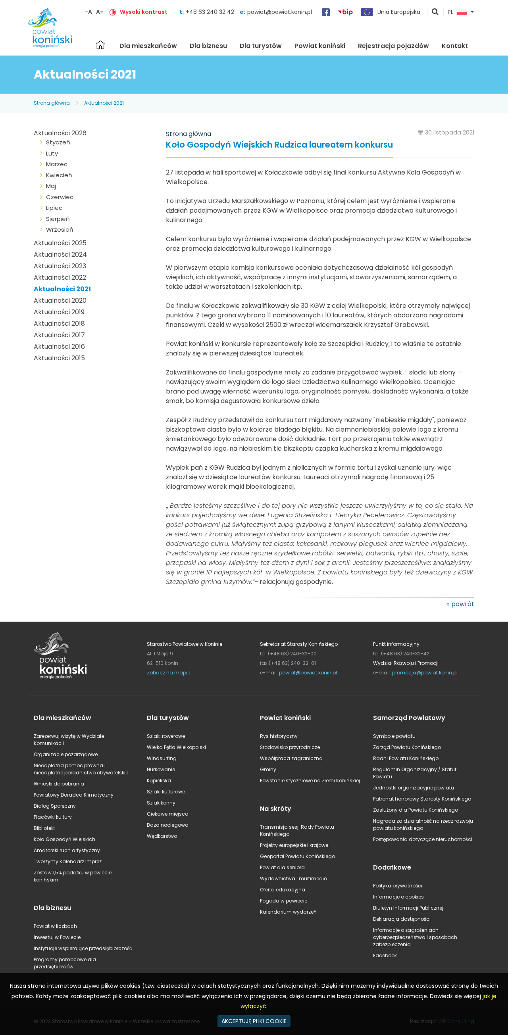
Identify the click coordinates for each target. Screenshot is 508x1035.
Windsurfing (162, 758)
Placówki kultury (53, 817)
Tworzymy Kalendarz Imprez (68, 861)
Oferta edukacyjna (282, 889)
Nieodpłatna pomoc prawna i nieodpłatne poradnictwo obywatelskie (81, 769)
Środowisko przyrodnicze (290, 747)
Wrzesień (59, 229)
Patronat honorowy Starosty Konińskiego (422, 798)
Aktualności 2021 (104, 103)
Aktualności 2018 (59, 323)
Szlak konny (161, 802)
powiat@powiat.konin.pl (279, 12)
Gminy (268, 769)
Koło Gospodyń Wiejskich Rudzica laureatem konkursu (279, 145)
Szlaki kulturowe (166, 791)
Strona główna (100, 44)
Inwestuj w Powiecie (57, 937)
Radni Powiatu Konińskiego (406, 758)
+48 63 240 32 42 (211, 12)
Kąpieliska (159, 780)
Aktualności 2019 (59, 312)
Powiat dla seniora (282, 867)
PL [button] (450, 12)
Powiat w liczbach (55, 926)
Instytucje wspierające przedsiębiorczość (83, 948)
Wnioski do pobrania (59, 783)
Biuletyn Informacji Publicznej (408, 907)
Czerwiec (59, 197)
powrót (462, 604)
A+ (100, 12)
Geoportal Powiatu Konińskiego (297, 856)
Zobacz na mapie (168, 672)
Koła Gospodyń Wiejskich (64, 839)
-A (88, 12)
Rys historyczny (279, 736)
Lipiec (54, 208)
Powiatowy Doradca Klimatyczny (74, 794)
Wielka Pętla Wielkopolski (176, 747)
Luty (52, 153)
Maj (51, 186)
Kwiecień (59, 175)
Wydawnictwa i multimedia (293, 878)
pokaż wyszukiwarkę (435, 12)
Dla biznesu (208, 45)
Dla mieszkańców (148, 45)
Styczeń (58, 142)
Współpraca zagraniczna (291, 758)
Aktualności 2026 (60, 133)
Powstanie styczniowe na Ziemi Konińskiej (310, 780)
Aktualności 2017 (59, 335)
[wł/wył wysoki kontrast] (113, 12)
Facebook (385, 955)
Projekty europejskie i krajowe (294, 845)
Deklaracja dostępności (402, 919)
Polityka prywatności (397, 885)
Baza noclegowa (168, 825)
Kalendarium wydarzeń (288, 911)
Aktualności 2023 (60, 266)
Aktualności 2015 (59, 358)
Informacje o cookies (398, 896)
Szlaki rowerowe (166, 736)
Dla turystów (261, 45)
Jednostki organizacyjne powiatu (413, 787)
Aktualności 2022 (60, 277)
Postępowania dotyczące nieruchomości (422, 839)
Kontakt (455, 45)
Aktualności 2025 (60, 243)
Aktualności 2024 (60, 254)
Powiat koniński (319, 45)
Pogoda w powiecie (283, 900)
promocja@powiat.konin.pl (425, 672)
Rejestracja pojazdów (393, 45)
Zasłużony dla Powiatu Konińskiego (415, 809)
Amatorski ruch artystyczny (67, 850)
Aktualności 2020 (60, 300)
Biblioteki (44, 828)
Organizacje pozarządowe (66, 754)
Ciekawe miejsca (168, 813)
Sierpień (58, 219)
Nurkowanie (161, 769)
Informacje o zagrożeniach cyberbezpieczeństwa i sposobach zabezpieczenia (415, 937)
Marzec (56, 164)
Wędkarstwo (162, 836)
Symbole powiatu (394, 736)
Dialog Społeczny (55, 806)
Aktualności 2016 (59, 346)
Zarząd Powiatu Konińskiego (407, 747)
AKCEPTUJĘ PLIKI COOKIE (254, 1021)
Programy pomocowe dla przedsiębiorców (65, 963)
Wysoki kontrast (143, 12)
